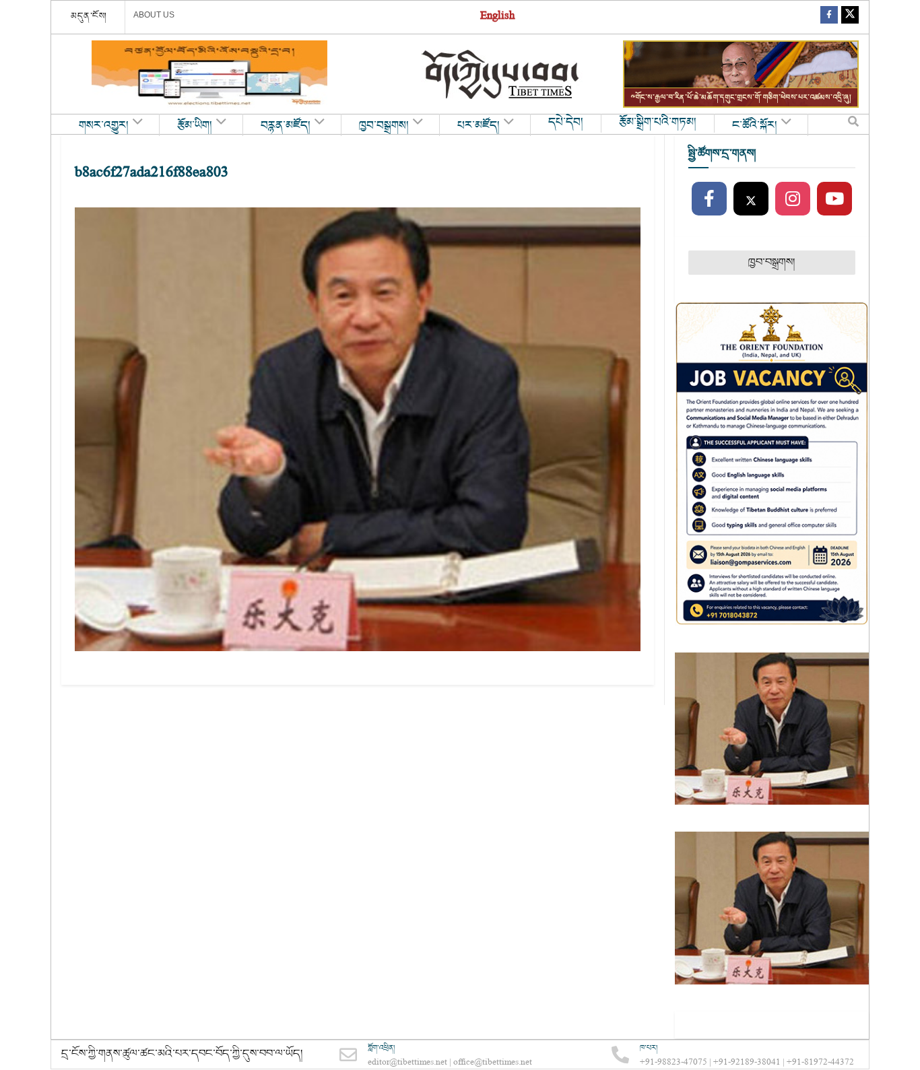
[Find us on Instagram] (792, 199)
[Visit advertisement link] (209, 74)
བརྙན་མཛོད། (285, 126)
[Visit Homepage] (502, 74)
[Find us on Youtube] (834, 199)
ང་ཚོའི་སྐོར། (754, 126)
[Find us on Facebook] (829, 17)
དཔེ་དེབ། (565, 122)
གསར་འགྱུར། (104, 126)
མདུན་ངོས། (89, 16)
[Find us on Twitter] (850, 17)
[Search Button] (853, 124)
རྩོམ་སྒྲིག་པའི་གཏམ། (657, 122)
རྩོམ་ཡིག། (194, 126)
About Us (153, 15)
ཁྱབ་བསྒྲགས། (384, 126)
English (497, 17)
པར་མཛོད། (478, 126)
